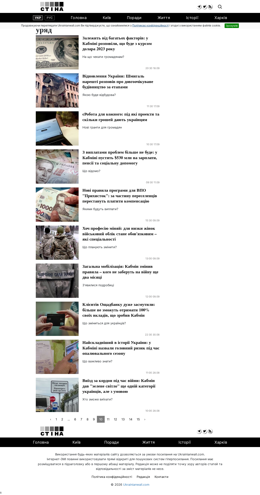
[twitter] (204, 6)
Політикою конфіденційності (150, 25)
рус (50, 18)
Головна (79, 17)
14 (130, 419)
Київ (107, 17)
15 (138, 419)
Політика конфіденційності (112, 477)
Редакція (143, 477)
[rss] (210, 6)
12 (115, 419)
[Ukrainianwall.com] (52, 6)
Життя (164, 17)
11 (108, 419)
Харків (221, 17)
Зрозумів (232, 25)
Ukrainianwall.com (136, 484)
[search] (220, 7)
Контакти (161, 477)
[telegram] (199, 6)
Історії (192, 17)
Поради (134, 17)
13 (123, 419)
